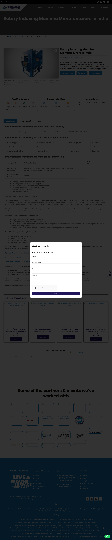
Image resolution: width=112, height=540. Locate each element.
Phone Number (36, 262)
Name (34, 256)
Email (33, 269)
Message (34, 275)
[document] (56, 270)
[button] (107, 536)
